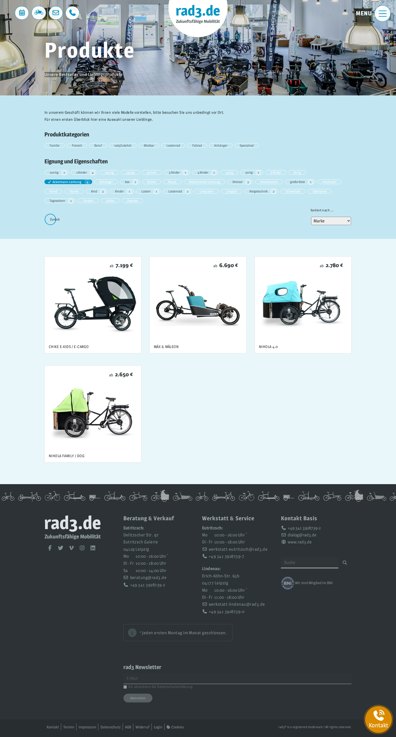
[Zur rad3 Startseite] (72, 537)
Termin (68, 727)
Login (158, 727)
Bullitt (151, 182)
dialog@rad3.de (302, 535)
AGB (128, 727)
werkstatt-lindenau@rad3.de (237, 604)
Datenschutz (110, 727)
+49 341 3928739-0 (226, 611)
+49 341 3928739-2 (147, 584)
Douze (172, 182)
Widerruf (143, 727)
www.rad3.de (300, 542)
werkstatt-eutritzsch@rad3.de (238, 549)
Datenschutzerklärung (175, 686)
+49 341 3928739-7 (226, 556)
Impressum (87, 727)
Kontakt (53, 727)
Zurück (55, 219)
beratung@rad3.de (148, 577)
